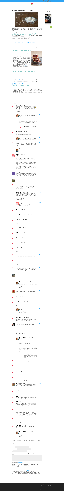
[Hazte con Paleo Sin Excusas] (48, 24)
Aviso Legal (45, 487)
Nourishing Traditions (19, 79)
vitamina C (34, 67)
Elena (16, 323)
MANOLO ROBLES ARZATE (19, 425)
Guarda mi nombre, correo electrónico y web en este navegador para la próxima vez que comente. (25, 453)
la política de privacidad (20, 462)
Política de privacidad (49, 487)
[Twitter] (27, 99)
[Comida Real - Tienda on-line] (48, 11)
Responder (40, 105)
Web (12, 451)
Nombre (13, 446)
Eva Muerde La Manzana (23, 114)
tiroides (26, 65)
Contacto (41, 487)
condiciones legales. (22, 474)
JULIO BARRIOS (18, 408)
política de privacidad (16, 474)
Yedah (17, 154)
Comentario (13, 454)
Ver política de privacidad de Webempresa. (27, 470)
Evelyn (17, 376)
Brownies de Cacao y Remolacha (16, 74)
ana (16, 371)
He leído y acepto (18, 462)
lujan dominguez (25, 126)
